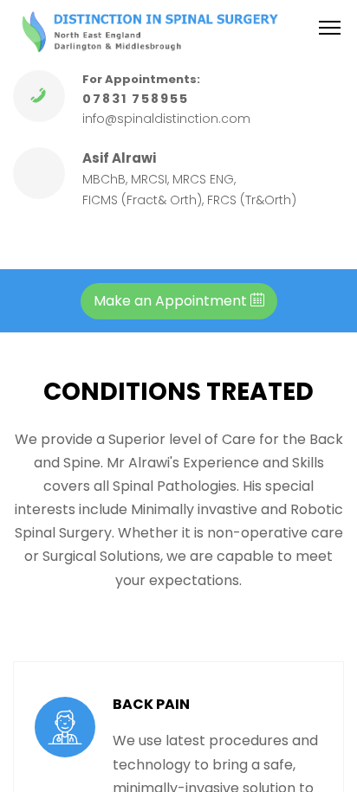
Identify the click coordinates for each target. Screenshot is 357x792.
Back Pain (151, 704)
